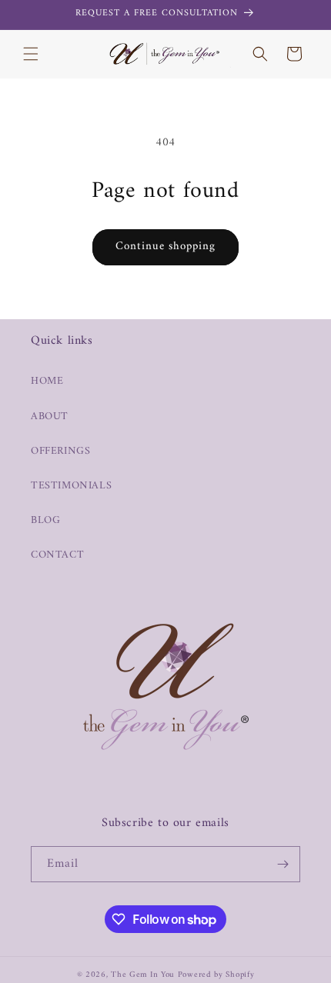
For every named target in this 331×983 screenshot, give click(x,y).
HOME (47, 381)
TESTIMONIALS (71, 485)
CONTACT (57, 555)
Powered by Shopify (216, 975)
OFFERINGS (60, 451)
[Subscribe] (282, 864)
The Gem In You (143, 975)
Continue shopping (165, 246)
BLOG (45, 520)
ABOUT (50, 416)
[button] (31, 54)
